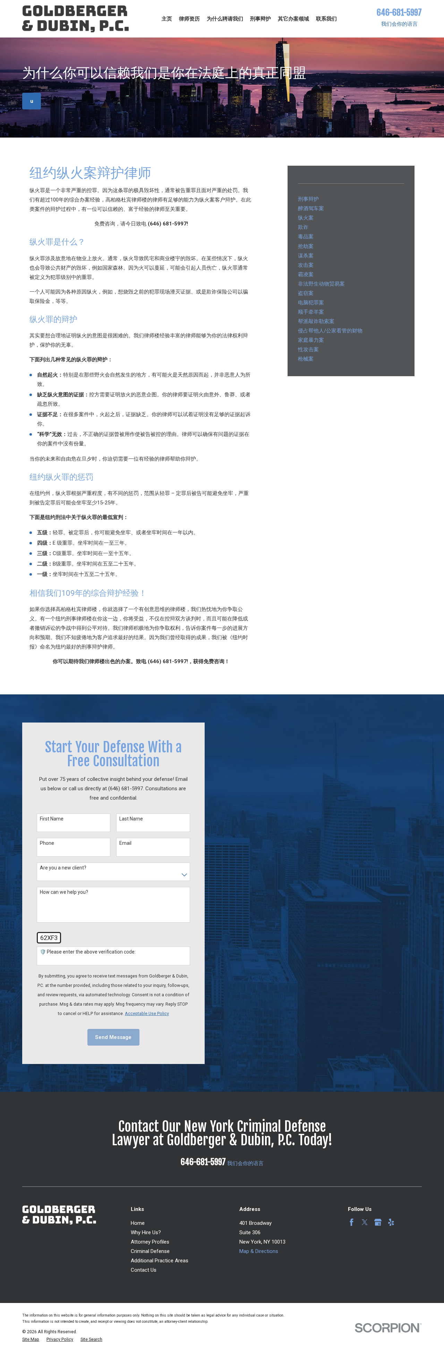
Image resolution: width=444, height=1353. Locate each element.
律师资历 (189, 19)
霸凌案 (306, 274)
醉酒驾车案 (311, 208)
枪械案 (306, 359)
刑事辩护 (260, 19)
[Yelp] (391, 1222)
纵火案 (306, 218)
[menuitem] (30, 1340)
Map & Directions (258, 1251)
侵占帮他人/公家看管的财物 (330, 331)
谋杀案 (306, 256)
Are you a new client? (63, 868)
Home (138, 1223)
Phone (47, 843)
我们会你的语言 (399, 24)
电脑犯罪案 (311, 302)
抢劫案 (306, 246)
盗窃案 (306, 293)
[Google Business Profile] (378, 1222)
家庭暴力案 (311, 340)
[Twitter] (364, 1222)
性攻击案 (308, 349)
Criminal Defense (150, 1251)
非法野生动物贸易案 (321, 284)
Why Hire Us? (146, 1232)
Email (125, 843)
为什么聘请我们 (225, 19)
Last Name (131, 819)
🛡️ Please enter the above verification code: (88, 952)
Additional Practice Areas (159, 1260)
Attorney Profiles (150, 1242)
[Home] (75, 18)
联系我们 (326, 19)
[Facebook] (351, 1222)
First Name (51, 819)
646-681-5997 (399, 13)
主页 (167, 19)
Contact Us (143, 1270)
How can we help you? (64, 892)
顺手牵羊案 (311, 312)
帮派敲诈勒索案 (316, 321)
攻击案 (306, 265)
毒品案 (306, 236)
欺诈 (303, 227)
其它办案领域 (293, 19)
